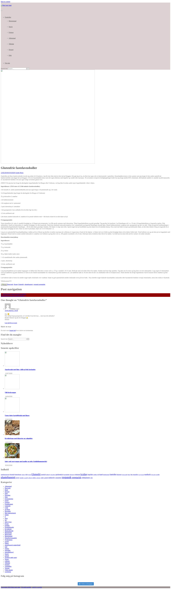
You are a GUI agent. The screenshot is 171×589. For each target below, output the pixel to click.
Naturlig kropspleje (11, 538)
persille (158, 474)
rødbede (30, 477)
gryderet (7, 509)
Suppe (7, 559)
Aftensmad (12, 38)
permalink (42, 284)
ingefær (90, 474)
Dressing (7, 495)
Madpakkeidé (9, 531)
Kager (16, 284)
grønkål (43, 474)
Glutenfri (21, 284)
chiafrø (23, 474)
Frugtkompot (9, 504)
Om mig (7, 63)
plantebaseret (29, 284)
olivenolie (153, 474)
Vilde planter (9, 570)
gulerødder (52, 474)
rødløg (34, 477)
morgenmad (141, 474)
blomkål (12, 474)
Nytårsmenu (8, 540)
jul (98, 474)
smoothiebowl (9, 552)
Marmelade (8, 532)
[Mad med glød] (6, 5)
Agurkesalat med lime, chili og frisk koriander (20, 369)
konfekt (7, 525)
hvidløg (84, 474)
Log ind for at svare (11, 323)
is (5, 516)
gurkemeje (59, 474)
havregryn (72, 474)
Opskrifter (8, 17)
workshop (8, 572)
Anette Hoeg (19, 173)
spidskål (46, 477)
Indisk (7, 515)
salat (42, 477)
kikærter (119, 474)
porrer (17, 477)
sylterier (7, 561)
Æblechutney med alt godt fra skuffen (13, 294)
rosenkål (26, 477)
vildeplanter (86, 478)
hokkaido (77, 474)
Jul (6, 520)
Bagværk (10, 284)
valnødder (58, 477)
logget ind (13, 330)
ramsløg (22, 477)
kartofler (113, 474)
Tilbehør (11, 44)
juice (6, 518)
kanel (101, 474)
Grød (6, 508)
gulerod (48, 474)
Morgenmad (12, 21)
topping (7, 564)
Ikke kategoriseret (10, 513)
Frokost (11, 32)
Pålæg (7, 543)
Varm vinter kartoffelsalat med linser (17, 415)
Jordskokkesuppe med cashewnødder (13, 296)
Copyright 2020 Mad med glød (10, 587)
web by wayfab (37, 587)
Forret (7, 500)
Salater (7, 548)
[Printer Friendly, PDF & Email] (4, 284)
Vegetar (7, 568)
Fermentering (9, 499)
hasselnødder (66, 474)
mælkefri (147, 474)
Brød (6, 490)
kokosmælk (124, 474)
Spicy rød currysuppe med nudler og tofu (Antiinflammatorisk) (26, 461)
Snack (11, 27)
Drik (10, 55)
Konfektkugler (9, 527)
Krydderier (8, 529)
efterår (29, 474)
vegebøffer (8, 566)
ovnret (7, 541)
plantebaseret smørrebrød (12, 545)
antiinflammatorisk (5, 474)
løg (132, 474)
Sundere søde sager (11, 557)
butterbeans (18, 474)
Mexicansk (8, 534)
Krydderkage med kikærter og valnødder (19, 438)
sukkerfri (51, 478)
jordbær (95, 474)
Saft (6, 547)
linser (129, 474)
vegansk (36, 284)
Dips (6, 493)
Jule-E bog (8, 522)
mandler (135, 474)
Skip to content (5, 1)
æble (91, 477)
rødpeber (38, 477)
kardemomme (106, 474)
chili (26, 474)
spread (7, 556)
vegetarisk (76, 477)
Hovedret (8, 511)
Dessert (11, 50)
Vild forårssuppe (10, 392)
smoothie (7, 550)
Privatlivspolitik (26, 587)
